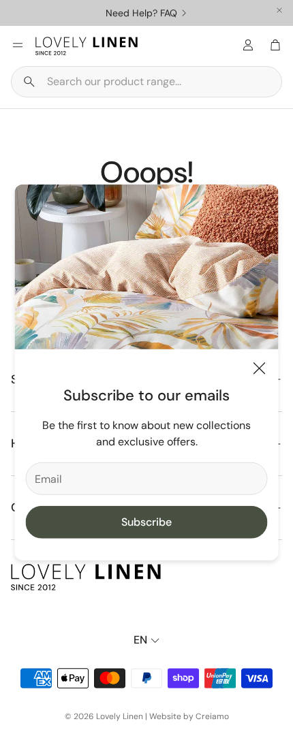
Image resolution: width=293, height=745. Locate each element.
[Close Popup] (259, 370)
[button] (146, 82)
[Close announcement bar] (279, 10)
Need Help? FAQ (141, 13)
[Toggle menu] (18, 45)
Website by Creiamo (189, 716)
